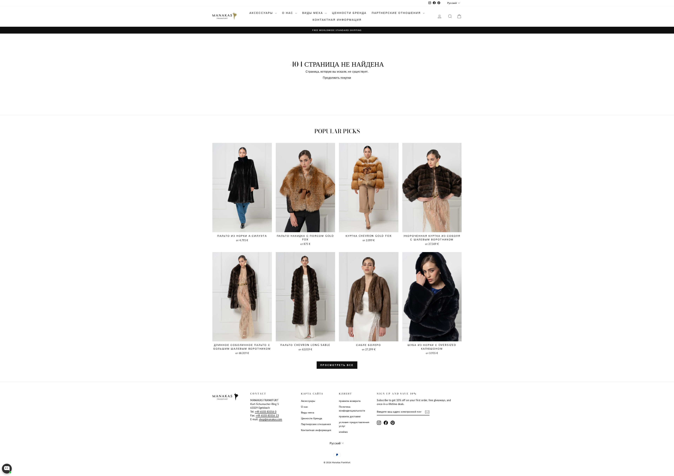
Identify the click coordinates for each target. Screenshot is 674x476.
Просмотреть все (337, 365)
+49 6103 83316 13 (267, 415)
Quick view (242, 228)
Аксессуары (261, 12)
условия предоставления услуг (354, 424)
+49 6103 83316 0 (265, 411)
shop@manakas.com (270, 419)
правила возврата (350, 401)
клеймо (343, 431)
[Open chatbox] (7, 469)
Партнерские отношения (397, 12)
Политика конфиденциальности (352, 408)
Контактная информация (337, 19)
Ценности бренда (349, 12)
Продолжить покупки (337, 77)
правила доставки (350, 416)
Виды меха (313, 12)
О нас (288, 12)
